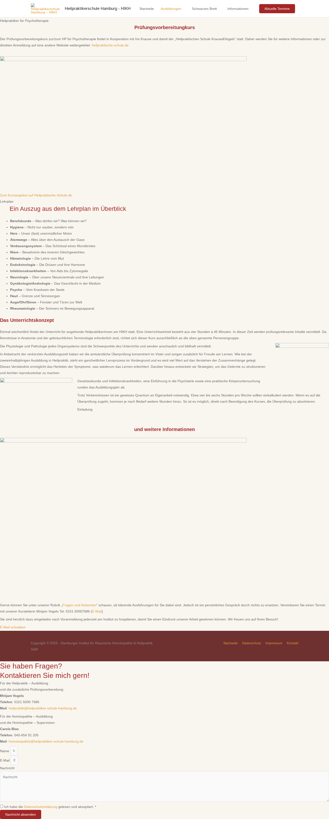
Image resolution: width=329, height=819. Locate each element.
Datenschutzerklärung (40, 807)
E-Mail (97, 611)
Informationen (238, 9)
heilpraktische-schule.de (110, 45)
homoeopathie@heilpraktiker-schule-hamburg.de (46, 741)
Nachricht (7, 768)
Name (5, 751)
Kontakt (292, 643)
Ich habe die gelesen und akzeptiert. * (50, 807)
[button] (36, 195)
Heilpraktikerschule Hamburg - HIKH (98, 8)
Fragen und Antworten (79, 605)
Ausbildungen (171, 9)
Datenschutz (251, 643)
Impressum (274, 643)
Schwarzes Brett (204, 9)
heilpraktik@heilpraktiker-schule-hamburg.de (43, 708)
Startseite (146, 9)
